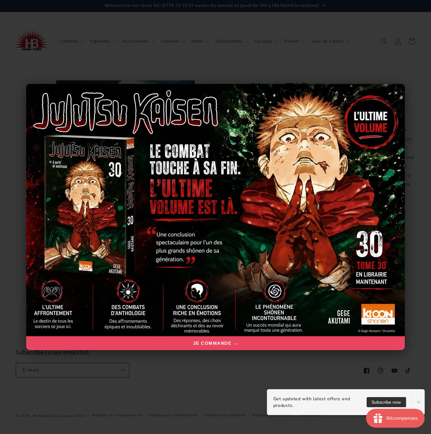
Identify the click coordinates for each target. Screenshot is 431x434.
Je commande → (215, 343)
